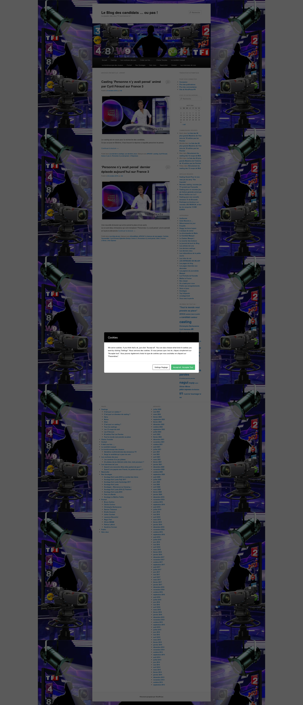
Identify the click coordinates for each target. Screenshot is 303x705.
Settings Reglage (161, 367)
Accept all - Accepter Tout (183, 367)
